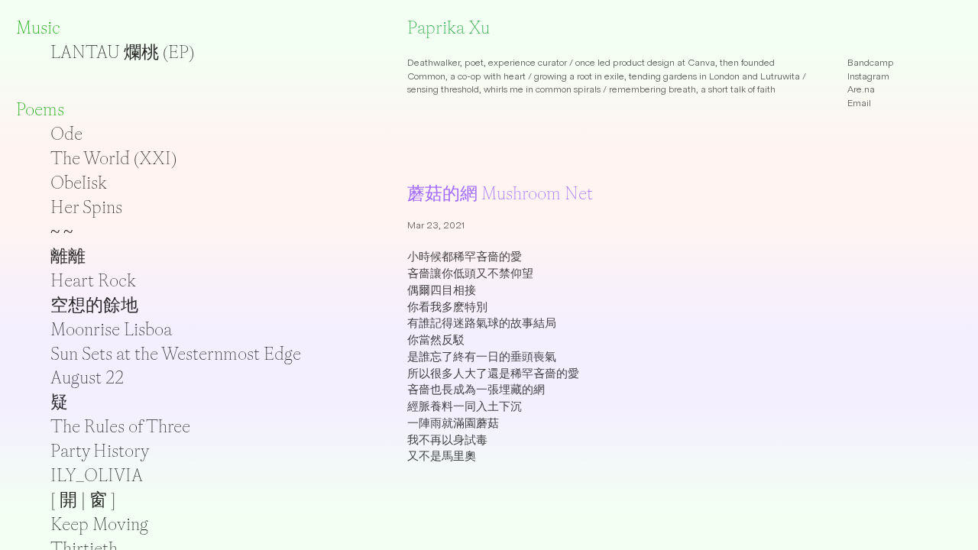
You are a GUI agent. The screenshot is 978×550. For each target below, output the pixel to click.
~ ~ (61, 231)
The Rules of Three (120, 426)
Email (859, 103)
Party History (99, 450)
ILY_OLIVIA (96, 475)
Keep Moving (99, 524)
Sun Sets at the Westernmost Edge (175, 353)
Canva (701, 63)
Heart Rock (93, 280)
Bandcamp (870, 63)
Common (426, 76)
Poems (40, 109)
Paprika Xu (448, 27)
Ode (66, 133)
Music (38, 27)
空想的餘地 (94, 304)
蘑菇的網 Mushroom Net (500, 193)
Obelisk (78, 182)
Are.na (861, 89)
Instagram (868, 76)
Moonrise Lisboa (111, 329)
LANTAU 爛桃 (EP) (122, 51)
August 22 (87, 377)
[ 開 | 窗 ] (83, 499)
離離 (68, 255)
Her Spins (86, 207)
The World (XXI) (113, 158)
